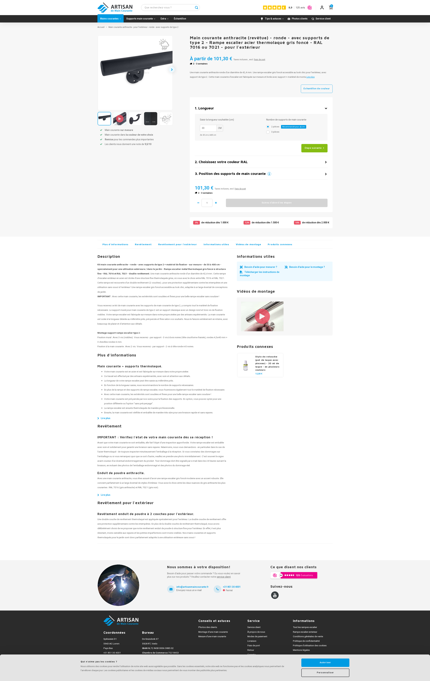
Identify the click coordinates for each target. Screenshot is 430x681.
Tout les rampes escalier (305, 627)
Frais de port (253, 645)
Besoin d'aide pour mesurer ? (260, 267)
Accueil (100, 27)
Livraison (251, 641)
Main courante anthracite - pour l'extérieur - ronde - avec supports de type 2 (143, 27)
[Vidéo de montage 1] (262, 316)
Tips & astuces (273, 18)
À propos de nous (256, 632)
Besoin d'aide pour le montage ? (307, 267)
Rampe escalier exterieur (305, 632)
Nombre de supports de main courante (286, 119)
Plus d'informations (115, 244)
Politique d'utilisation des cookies (310, 645)
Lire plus (310, 77)
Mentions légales (301, 650)
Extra (163, 18)
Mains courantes (109, 18)
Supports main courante (139, 18)
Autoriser (325, 662)
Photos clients (300, 18)
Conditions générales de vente (308, 636)
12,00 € (258, 373)
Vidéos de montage (248, 244)
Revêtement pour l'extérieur (177, 244)
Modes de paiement (257, 636)
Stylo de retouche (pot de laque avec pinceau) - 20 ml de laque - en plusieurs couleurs (267, 363)
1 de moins (198, 203)
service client (224, 577)
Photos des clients (207, 627)
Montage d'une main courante (213, 632)
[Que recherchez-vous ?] (196, 7)
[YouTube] (275, 595)
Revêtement (143, 244)
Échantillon (180, 18)
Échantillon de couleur (317, 88)
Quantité (207, 203)
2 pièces (288, 126)
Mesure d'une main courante (212, 636)
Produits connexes (280, 244)
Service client (323, 18)
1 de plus (215, 203)
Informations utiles (216, 244)
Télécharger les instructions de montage (259, 273)
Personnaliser (325, 672)
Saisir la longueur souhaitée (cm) (217, 119)
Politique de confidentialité (306, 641)
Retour (250, 650)
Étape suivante (313, 148)
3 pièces (275, 131)
